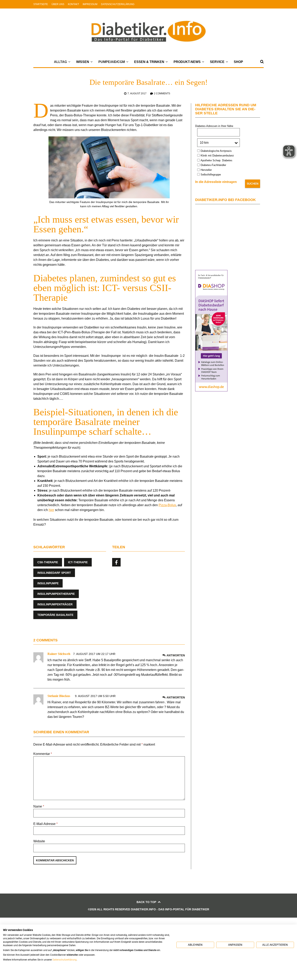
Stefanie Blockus (58, 696)
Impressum (90, 4)
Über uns (58, 4)
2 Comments (162, 93)
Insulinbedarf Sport (54, 572)
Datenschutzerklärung (117, 4)
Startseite (40, 4)
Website (39, 841)
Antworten (175, 655)
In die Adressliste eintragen (216, 182)
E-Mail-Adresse (45, 824)
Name (38, 806)
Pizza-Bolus (167, 505)
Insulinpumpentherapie (56, 593)
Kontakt (73, 4)
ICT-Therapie (78, 562)
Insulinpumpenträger (55, 604)
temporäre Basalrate (55, 614)
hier (51, 510)
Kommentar (42, 754)
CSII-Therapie (47, 562)
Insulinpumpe (48, 583)
